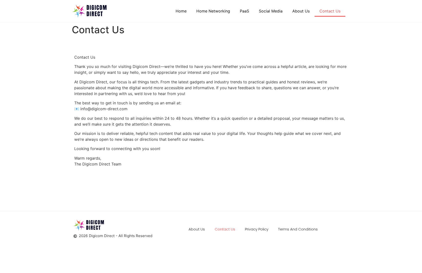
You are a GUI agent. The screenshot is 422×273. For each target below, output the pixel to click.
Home (181, 11)
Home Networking (213, 11)
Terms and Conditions (298, 229)
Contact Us (329, 11)
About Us (301, 11)
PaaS (244, 11)
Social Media (271, 11)
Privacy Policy (256, 229)
